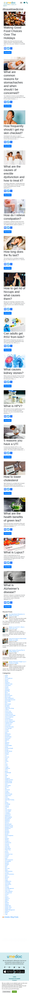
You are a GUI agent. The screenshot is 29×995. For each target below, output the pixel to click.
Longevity (7, 812)
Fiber (6, 759)
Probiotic (7, 855)
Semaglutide (8, 861)
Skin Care (7, 868)
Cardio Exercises (9, 714)
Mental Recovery (9, 825)
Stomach (7, 877)
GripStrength (8, 772)
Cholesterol (7, 718)
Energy (6, 749)
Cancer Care (8, 711)
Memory (7, 822)
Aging (6, 676)
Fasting (6, 754)
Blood (6, 692)
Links (14, 976)
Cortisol (7, 729)
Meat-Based (8, 818)
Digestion (7, 742)
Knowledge (7, 804)
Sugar (6, 879)
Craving (7, 731)
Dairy (6, 732)
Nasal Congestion (9, 835)
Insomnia (7, 798)
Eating (6, 747)
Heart (6, 784)
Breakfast (7, 705)
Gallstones (7, 768)
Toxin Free (7, 889)
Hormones (7, 789)
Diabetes (7, 739)
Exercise (7, 752)
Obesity (7, 839)
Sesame (7, 862)
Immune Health (8, 794)
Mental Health (8, 824)
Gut (6, 774)
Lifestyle (7, 806)
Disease (7, 744)
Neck (6, 837)
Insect (6, 796)
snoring (6, 872)
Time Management (9, 888)
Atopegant (7, 689)
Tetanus (7, 885)
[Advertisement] (14, 936)
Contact (14, 980)
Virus (6, 895)
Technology (7, 882)
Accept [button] (14, 991)
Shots (6, 865)
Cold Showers (8, 724)
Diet (6, 741)
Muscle (6, 834)
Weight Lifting (8, 907)
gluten (6, 771)
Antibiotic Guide (8, 684)
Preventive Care (9, 854)
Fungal (6, 767)
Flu (5, 762)
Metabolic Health (9, 827)
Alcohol (6, 679)
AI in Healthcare (8, 678)
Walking (7, 899)
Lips (6, 808)
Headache (7, 778)
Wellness (7, 911)
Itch (6, 801)
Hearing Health (8, 782)
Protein (6, 857)
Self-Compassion (9, 859)
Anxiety (6, 686)
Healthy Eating (8, 781)
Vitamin (6, 897)
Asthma (7, 688)
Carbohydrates (8, 712)
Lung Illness (8, 814)
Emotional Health (9, 748)
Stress (6, 878)
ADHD (6, 675)
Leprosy (7, 805)
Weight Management (10, 909)
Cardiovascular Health (10, 715)
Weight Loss (8, 908)
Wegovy (7, 904)
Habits (6, 775)
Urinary (6, 894)
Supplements (8, 881)
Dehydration (8, 734)
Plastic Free (8, 849)
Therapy (7, 887)
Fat (6, 755)
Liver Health (8, 811)
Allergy (6, 681)
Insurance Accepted (14, 978)
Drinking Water (8, 745)
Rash (6, 858)
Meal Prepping (8, 817)
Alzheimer (7, 682)
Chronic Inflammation (10, 721)
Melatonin (7, 821)
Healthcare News (9, 779)
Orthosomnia (8, 842)
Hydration (7, 792)
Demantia (7, 735)
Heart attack (8, 785)
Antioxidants (8, 685)
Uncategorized (8, 892)
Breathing (7, 706)
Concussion (7, 725)
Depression (7, 738)
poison (6, 851)
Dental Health (8, 736)
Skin (6, 867)
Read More (8, 52)
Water (6, 901)
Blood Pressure (8, 695)
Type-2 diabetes (9, 891)
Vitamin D (7, 898)
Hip (6, 788)
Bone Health (8, 701)
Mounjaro (7, 832)
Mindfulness (8, 828)
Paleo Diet (7, 847)
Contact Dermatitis (9, 726)
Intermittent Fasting (9, 799)
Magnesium (7, 815)
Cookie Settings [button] (6, 991)
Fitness (6, 761)
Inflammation (8, 795)
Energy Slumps (8, 751)
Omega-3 (7, 841)
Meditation (7, 819)
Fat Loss (7, 757)
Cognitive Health (9, 722)
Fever (6, 758)
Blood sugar (8, 696)
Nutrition (7, 838)
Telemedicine (8, 884)
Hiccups (7, 786)
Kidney (6, 802)
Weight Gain (8, 905)
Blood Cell (7, 694)
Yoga (6, 914)
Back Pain (7, 691)
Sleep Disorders (8, 871)
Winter (6, 912)
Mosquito (7, 831)
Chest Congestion (9, 716)
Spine (6, 875)
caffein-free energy (9, 708)
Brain (6, 702)
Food (6, 764)
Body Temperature (9, 698)
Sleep (6, 869)
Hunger (6, 791)
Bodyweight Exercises (10, 699)
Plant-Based (8, 848)
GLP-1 (6, 769)
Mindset (7, 829)
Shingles (7, 864)
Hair (6, 776)
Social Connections (9, 874)
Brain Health (8, 704)
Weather (7, 902)
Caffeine (7, 709)
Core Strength (8, 728)
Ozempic (7, 844)
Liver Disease (8, 809)
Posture (7, 852)
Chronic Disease (9, 719)
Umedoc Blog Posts (11, 917)
